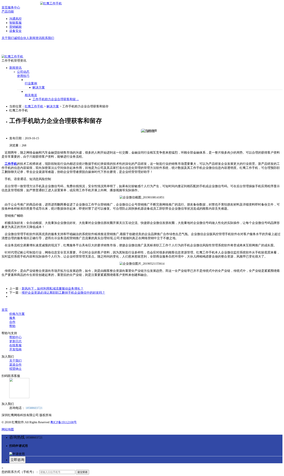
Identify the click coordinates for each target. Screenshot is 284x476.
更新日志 (15, 341)
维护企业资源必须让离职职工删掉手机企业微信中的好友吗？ (63, 292)
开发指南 (15, 349)
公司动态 (23, 71)
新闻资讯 (35, 38)
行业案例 (31, 83)
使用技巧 (23, 75)
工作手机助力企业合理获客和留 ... (55, 99)
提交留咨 (82, 472)
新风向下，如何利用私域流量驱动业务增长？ (52, 288)
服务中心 (14, 7)
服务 (12, 318)
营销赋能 (15, 26)
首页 (5, 7)
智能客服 (15, 22)
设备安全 (15, 30)
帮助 (12, 326)
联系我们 (48, 38)
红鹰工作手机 (34, 106)
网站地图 (8, 429)
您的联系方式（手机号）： (20, 471)
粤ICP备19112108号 (63, 422)
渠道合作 (15, 364)
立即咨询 (17, 460)
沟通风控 (15, 18)
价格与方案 (17, 313)
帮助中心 (15, 337)
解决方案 (38, 87)
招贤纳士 (15, 368)
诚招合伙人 (21, 38)
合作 (12, 322)
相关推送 (31, 95)
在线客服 (15, 345)
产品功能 (8, 11)
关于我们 (8, 38)
